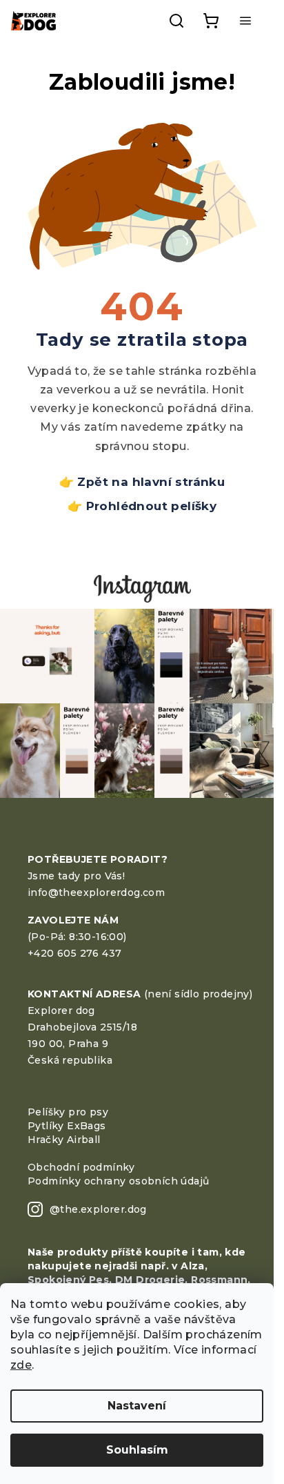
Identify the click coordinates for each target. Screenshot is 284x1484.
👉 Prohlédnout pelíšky (142, 506)
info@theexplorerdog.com (96, 892)
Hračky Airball (64, 1139)
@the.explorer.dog (98, 1209)
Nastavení (137, 1405)
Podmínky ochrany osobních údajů (118, 1181)
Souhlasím (137, 1449)
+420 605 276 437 (74, 953)
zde (21, 1364)
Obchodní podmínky (81, 1167)
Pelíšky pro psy (68, 1112)
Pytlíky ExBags (67, 1126)
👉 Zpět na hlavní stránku (142, 482)
